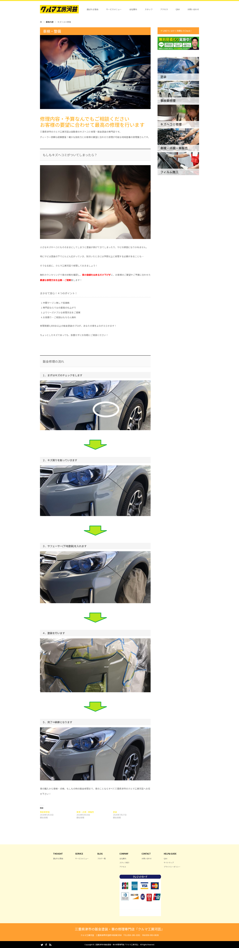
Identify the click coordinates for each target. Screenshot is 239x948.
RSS (50, 944)
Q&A (178, 9)
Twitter (42, 944)
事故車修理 (45, 812)
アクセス (164, 9)
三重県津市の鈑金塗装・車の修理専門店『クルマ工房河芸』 (119, 929)
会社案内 (133, 9)
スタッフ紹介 (124, 862)
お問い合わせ (193, 9)
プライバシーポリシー (172, 866)
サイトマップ (169, 862)
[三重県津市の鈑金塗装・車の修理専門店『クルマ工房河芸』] (59, 9)
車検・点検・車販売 (85, 812)
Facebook (46, 944)
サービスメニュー (114, 9)
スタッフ (149, 9)
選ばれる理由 (92, 9)
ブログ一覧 (101, 858)
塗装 (115, 812)
